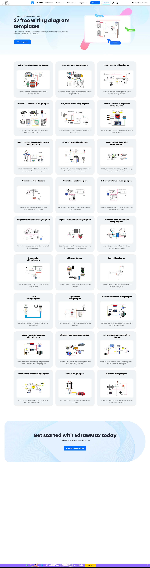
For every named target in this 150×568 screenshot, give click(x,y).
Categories (23, 42)
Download (95, 2)
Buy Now (106, 2)
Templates (17, 16)
